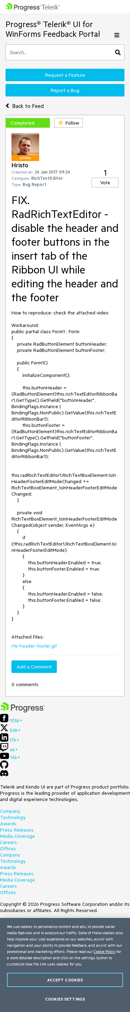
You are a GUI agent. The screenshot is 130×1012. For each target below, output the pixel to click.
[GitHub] (4, 767)
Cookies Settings (65, 999)
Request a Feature (65, 75)
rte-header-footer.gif (34, 646)
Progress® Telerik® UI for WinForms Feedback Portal (53, 29)
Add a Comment (34, 667)
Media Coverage (17, 836)
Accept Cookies (65, 980)
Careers (8, 842)
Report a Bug (65, 90)
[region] (65, 965)
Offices (8, 848)
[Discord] (4, 775)
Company (10, 811)
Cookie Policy (104, 951)
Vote (105, 182)
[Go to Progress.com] (22, 711)
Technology (13, 817)
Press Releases (17, 830)
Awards (8, 823)
